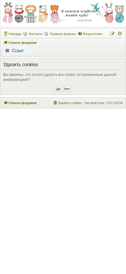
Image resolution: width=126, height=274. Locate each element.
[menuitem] (32, 33)
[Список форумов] (62, 13)
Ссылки (17, 51)
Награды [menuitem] (14, 34)
